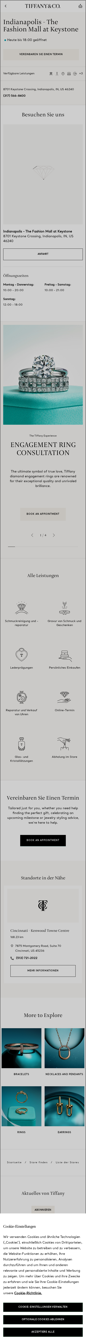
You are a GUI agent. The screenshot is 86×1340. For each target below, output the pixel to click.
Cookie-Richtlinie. (28, 1293)
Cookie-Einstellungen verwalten (43, 1307)
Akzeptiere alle (42, 1332)
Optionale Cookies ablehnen (43, 1319)
